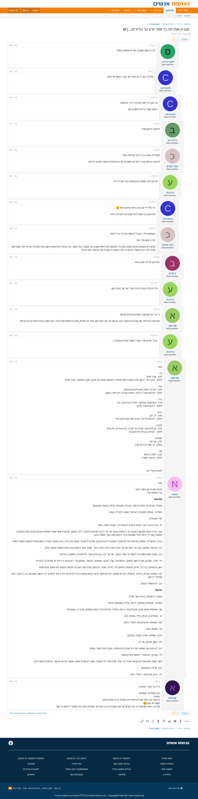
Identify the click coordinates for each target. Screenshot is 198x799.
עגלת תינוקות (166, 763)
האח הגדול (166, 758)
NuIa (174, 494)
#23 (11, 176)
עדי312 (170, 192)
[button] (151, 10)
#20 (11, 361)
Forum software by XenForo (80, 795)
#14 (11, 150)
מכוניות (31, 763)
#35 (11, 71)
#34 (11, 681)
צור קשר (57, 788)
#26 (11, 202)
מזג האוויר (76, 763)
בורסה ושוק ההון (122, 763)
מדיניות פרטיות (34, 788)
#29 (11, 228)
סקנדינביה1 (168, 61)
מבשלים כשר (76, 774)
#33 (11, 478)
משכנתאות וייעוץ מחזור (76, 769)
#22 (11, 309)
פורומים (170, 10)
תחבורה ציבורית (31, 769)
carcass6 (165, 87)
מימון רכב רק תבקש (76, 758)
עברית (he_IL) (175, 788)
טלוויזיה (167, 774)
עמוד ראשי (183, 10)
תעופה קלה (166, 769)
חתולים (31, 774)
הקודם (184, 39)
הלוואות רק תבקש (121, 758)
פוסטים (187, 15)
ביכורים (172, 273)
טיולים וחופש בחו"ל (121, 769)
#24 (11, 335)
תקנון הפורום (47, 788)
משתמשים (141, 10)
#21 (11, 283)
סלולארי (122, 774)
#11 (11, 124)
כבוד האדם (172, 166)
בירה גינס (172, 140)
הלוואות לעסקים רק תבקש (31, 758)
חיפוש (179, 15)
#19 (11, 97)
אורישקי (172, 325)
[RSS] (10, 788)
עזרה (25, 788)
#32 (11, 45)
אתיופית (185, 33)
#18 (11, 257)
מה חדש (157, 10)
